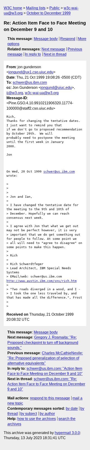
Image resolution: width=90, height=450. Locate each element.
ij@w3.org (14, 93)
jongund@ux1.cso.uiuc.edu (31, 72)
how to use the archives (36, 419)
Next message (53, 49)
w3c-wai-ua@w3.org (42, 93)
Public (54, 8)
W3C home (13, 8)
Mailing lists (35, 8)
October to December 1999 (49, 13)
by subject (28, 414)
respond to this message (50, 398)
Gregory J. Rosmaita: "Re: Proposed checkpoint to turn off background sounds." (42, 342)
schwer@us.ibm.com (30, 82)
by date (72, 408)
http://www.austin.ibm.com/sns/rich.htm (41, 281)
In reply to (33, 54)
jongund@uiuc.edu (56, 87)
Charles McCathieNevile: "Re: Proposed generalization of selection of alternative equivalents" (45, 358)
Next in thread (55, 54)
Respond (67, 39)
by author (47, 414)
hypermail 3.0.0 (67, 433)
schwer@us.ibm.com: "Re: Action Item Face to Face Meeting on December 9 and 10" (46, 384)
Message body (46, 39)
